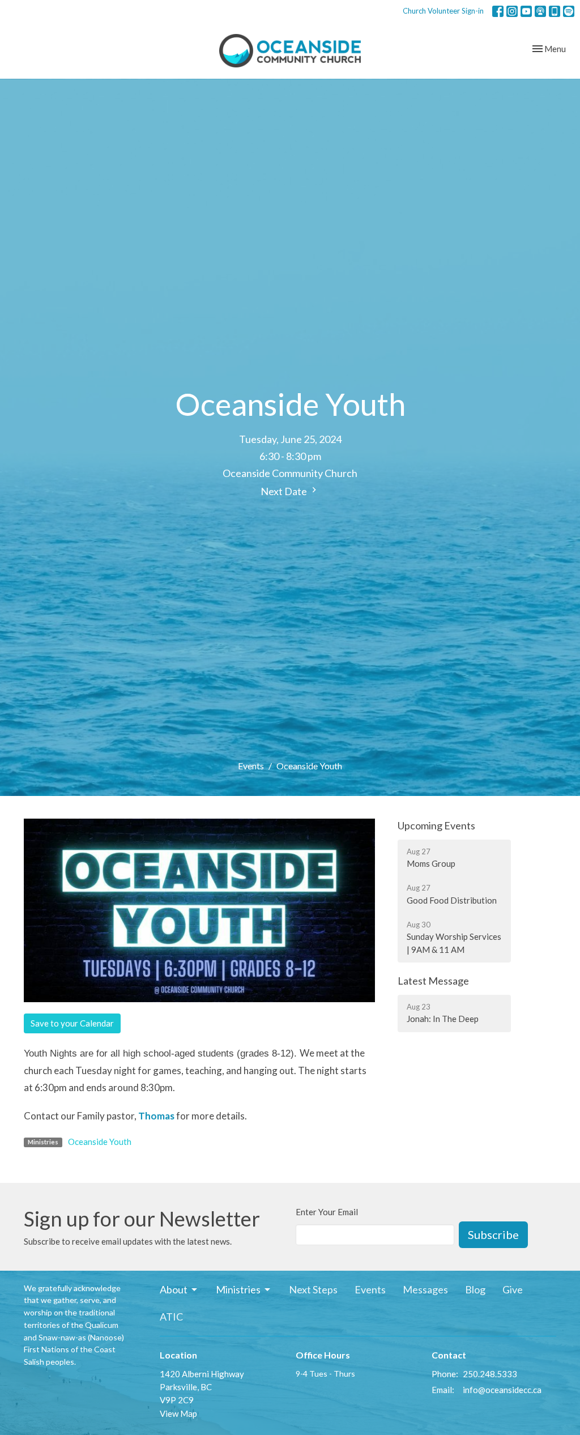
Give (512, 1289)
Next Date (285, 491)
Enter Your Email (327, 1212)
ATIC (171, 1316)
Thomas (156, 1116)
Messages (425, 1289)
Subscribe (493, 1234)
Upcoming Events (436, 825)
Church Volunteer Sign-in (443, 10)
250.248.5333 (490, 1374)
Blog (475, 1289)
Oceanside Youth (99, 1141)
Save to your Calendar (72, 1023)
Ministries (238, 1289)
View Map (178, 1413)
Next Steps (313, 1289)
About (173, 1289)
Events (251, 765)
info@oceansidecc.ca (502, 1390)
